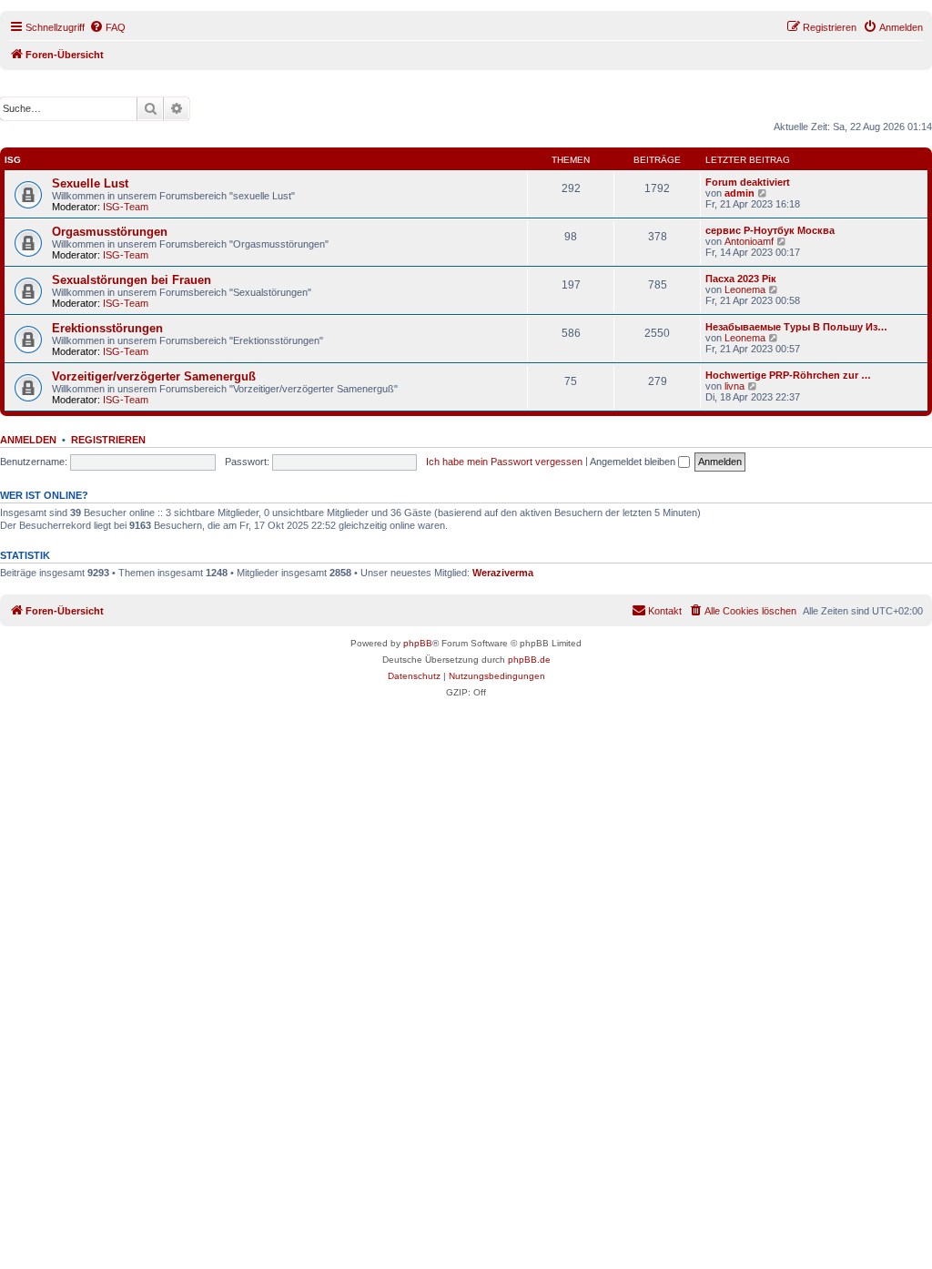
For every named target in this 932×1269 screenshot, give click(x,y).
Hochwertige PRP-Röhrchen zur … (788, 375)
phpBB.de (529, 660)
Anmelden (28, 439)
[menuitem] (107, 27)
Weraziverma (502, 572)
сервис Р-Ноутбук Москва (770, 230)
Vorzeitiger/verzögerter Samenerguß (154, 376)
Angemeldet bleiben (634, 461)
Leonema (744, 289)
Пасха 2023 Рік (740, 278)
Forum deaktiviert (747, 182)
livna (734, 386)
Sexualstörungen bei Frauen (131, 280)
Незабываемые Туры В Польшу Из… (796, 326)
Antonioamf (749, 241)
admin (739, 193)
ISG (13, 160)
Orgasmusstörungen (109, 232)
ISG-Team (125, 206)
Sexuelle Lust (90, 183)
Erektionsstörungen (107, 328)
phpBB (417, 643)
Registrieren (108, 439)
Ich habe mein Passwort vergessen (504, 461)
